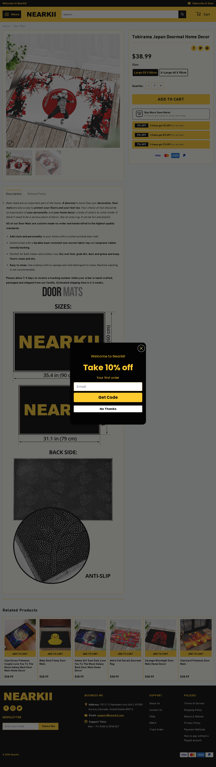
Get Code (108, 397)
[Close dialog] (141, 348)
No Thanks (108, 409)
